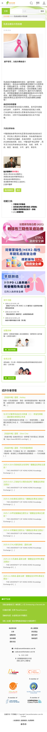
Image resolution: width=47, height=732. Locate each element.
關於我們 (34, 635)
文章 (12, 631)
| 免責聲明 (30, 720)
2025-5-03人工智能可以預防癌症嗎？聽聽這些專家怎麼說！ (24, 483)
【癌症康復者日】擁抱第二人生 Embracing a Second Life (23, 605)
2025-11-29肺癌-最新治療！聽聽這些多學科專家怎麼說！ (23, 577)
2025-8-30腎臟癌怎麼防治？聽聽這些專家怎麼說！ (24, 530)
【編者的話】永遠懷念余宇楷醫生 (14, 615)
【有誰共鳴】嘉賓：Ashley (14, 397)
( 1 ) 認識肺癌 (18, 212)
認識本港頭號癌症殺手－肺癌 (24, 209)
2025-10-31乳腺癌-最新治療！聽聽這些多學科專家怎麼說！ (23, 560)
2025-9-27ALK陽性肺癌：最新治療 (17, 545)
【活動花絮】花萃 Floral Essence (14, 610)
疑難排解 (13, 635)
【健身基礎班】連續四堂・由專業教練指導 (19, 314)
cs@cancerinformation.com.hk (25, 652)
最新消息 (13, 642)
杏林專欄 (6, 16)
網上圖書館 (34, 628)
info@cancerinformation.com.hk (24, 648)
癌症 (14, 82)
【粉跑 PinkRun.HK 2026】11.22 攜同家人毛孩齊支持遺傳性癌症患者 (23, 307)
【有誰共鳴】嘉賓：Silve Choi (15, 434)
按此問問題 (12, 350)
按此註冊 (11, 378)
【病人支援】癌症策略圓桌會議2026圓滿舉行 (19, 621)
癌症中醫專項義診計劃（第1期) (15, 320)
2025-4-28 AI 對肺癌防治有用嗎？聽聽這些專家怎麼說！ (24, 466)
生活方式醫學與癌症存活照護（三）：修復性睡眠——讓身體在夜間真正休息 (23, 415)
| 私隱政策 (16, 720)
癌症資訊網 (12, 628)
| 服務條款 (23, 720)
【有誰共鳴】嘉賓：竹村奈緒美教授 (18, 448)
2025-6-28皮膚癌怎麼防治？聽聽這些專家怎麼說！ (24, 499)
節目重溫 (34, 631)
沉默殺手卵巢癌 (19, 204)
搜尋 (42, 11)
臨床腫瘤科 (8, 171)
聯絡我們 (34, 638)
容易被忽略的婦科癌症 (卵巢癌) (25, 207)
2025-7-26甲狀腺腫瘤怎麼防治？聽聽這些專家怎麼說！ (24, 514)
